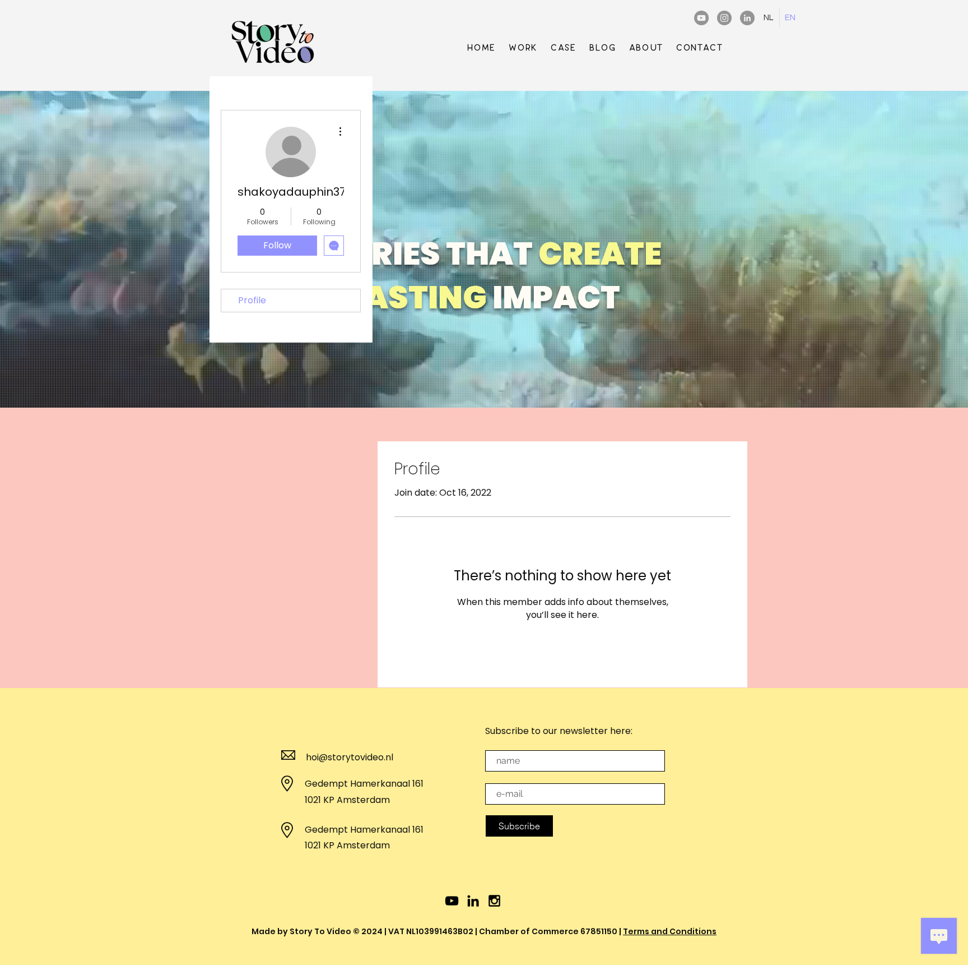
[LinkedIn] (747, 18)
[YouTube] (701, 18)
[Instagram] (724, 18)
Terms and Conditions (669, 931)
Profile (252, 300)
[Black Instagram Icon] (494, 901)
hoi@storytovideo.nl (349, 757)
